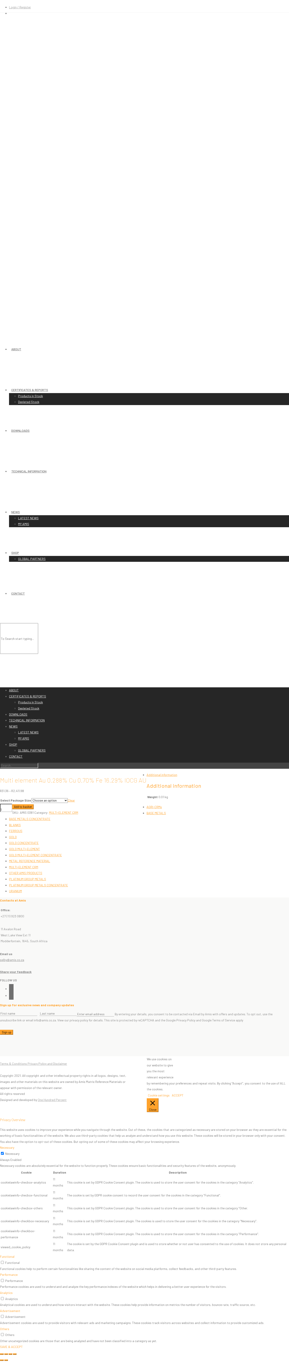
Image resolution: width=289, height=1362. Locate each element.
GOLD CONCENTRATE (24, 843)
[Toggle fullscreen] (6, 1354)
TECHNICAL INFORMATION (29, 471)
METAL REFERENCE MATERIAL (29, 861)
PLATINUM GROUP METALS (27, 879)
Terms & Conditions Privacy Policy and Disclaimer (33, 1063)
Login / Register (20, 7)
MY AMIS (23, 524)
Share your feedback (16, 972)
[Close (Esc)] (14, 1354)
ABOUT (16, 349)
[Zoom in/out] (2, 1354)
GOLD (13, 837)
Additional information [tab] (162, 775)
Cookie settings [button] (159, 1095)
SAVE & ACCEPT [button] (11, 1347)
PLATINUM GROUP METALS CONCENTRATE (38, 885)
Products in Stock (30, 396)
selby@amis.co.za (12, 960)
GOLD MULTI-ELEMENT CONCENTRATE (35, 855)
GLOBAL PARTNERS (32, 559)
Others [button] (4, 1329)
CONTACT (18, 593)
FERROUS (15, 831)
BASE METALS (156, 813)
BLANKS (15, 825)
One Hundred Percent (52, 1100)
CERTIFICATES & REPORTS (29, 390)
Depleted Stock (28, 402)
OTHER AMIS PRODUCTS (25, 873)
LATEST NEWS (28, 518)
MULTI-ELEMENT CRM (23, 867)
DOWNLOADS (20, 430)
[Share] (10, 1354)
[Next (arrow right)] (6, 1360)
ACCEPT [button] (178, 1095)
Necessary (12, 1154)
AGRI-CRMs (154, 807)
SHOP (15, 553)
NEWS (15, 512)
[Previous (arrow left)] (2, 1360)
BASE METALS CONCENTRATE (29, 819)
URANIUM (15, 891)
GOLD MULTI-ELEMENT (24, 849)
